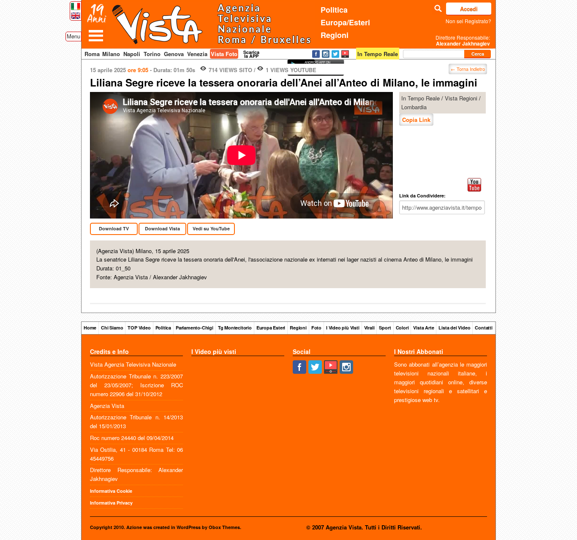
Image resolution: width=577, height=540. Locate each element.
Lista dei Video (454, 327)
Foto (316, 327)
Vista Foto (224, 54)
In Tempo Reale (420, 98)
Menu (73, 36)
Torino (152, 54)
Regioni (334, 35)
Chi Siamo (112, 327)
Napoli (131, 54)
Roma (92, 54)
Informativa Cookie (111, 491)
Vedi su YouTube (211, 228)
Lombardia (414, 107)
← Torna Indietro (468, 68)
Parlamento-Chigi (194, 327)
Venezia (197, 54)
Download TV (114, 228)
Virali (369, 327)
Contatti (483, 327)
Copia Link (416, 120)
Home (90, 327)
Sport (385, 327)
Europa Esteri (270, 327)
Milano (111, 54)
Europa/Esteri (345, 22)
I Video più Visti (342, 327)
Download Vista (162, 228)
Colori (402, 327)
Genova (174, 54)
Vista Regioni (461, 98)
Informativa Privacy (111, 503)
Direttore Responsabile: (462, 40)
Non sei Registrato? (468, 20)
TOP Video (139, 327)
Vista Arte (423, 327)
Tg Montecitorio (235, 327)
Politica (334, 9)
